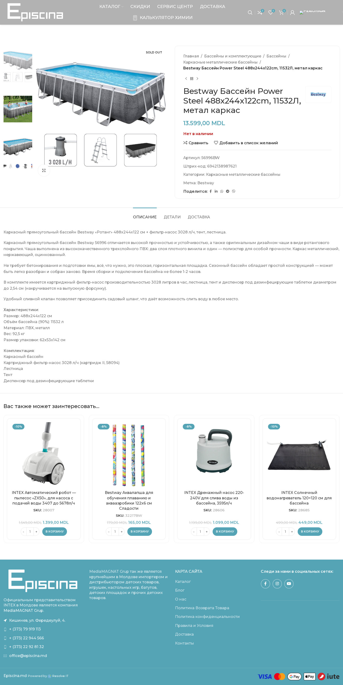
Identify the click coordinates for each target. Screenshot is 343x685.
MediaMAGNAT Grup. (24, 610)
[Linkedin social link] (216, 191)
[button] (54, 531)
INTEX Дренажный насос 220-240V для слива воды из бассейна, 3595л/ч (214, 497)
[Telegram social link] (228, 191)
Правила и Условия (194, 625)
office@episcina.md (28, 655)
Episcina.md (15, 675)
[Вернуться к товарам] (192, 79)
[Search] (250, 12)
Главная (191, 56)
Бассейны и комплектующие (232, 56)
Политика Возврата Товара (202, 608)
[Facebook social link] (210, 191)
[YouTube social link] (289, 584)
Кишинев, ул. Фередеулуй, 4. (37, 620)
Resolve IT (60, 676)
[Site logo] (35, 12)
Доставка (184, 634)
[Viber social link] (234, 191)
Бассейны (276, 56)
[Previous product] (186, 79)
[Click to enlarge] (44, 170)
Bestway (205, 183)
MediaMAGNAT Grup (109, 571)
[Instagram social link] (277, 584)
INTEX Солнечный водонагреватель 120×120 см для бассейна (299, 497)
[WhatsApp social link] (222, 191)
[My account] (292, 12)
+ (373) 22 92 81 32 (26, 647)
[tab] (145, 215)
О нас (180, 599)
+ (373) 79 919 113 (25, 629)
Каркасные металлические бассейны (220, 62)
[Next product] (197, 79)
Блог (179, 590)
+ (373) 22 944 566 (26, 638)
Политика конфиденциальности (207, 616)
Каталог (183, 581)
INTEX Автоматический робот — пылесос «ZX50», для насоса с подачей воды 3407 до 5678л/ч (44, 497)
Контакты (184, 643)
